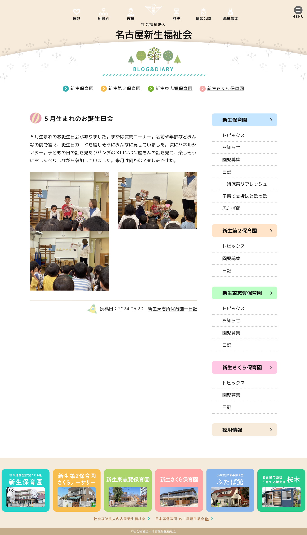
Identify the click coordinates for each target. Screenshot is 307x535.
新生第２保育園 (124, 88)
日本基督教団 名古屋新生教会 (180, 519)
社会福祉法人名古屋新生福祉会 (120, 519)
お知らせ (231, 147)
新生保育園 (81, 88)
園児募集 (231, 159)
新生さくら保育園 (225, 88)
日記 (192, 308)
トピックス (233, 135)
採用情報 (232, 429)
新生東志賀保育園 (174, 88)
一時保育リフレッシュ (244, 184)
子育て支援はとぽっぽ (244, 196)
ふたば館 (231, 208)
